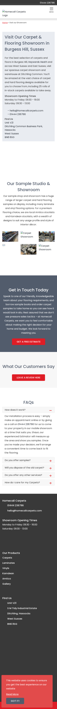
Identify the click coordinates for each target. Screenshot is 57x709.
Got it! (15, 701)
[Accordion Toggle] (50, 410)
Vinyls (5, 568)
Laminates (8, 563)
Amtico (6, 578)
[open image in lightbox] (10, 236)
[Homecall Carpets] (16, 13)
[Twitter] (12, 2)
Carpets (7, 557)
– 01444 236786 (16, 114)
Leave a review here (28, 377)
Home (5, 22)
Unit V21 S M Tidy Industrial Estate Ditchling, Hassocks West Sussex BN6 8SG (22, 613)
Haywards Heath (37, 62)
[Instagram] (19, 3)
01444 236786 (26, 424)
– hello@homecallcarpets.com (25, 110)
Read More (12, 694)
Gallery (6, 584)
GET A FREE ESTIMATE (28, 341)
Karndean (8, 573)
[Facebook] (5, 2)
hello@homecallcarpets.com (24, 510)
